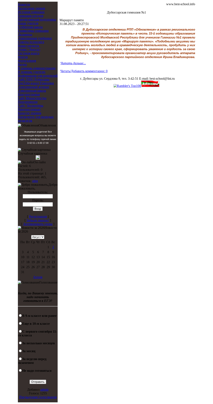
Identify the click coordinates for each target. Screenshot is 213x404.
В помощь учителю (31, 72)
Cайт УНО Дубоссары (34, 79)
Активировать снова (37, 224)
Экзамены (25, 34)
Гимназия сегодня (30, 15)
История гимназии (31, 12)
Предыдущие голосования (38, 397)
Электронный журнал (33, 87)
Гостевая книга (28, 53)
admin (44, 389)
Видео (22, 64)
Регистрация (38, 216)
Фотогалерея (27, 60)
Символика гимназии (33, 30)
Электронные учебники (35, 38)
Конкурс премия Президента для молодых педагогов (36, 116)
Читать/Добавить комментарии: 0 (84, 71)
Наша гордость (28, 45)
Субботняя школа (30, 27)
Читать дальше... (73, 63)
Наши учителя (28, 23)
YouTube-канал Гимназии (36, 83)
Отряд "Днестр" (29, 49)
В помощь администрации (37, 68)
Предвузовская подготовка (37, 19)
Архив (37, 277)
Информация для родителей (38, 75)
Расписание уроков (31, 8)
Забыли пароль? (37, 220)
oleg (35, 181)
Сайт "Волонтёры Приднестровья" (30, 107)
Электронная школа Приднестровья (32, 92)
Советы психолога (31, 42)
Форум (23, 57)
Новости (24, 4)
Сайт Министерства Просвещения (32, 100)
